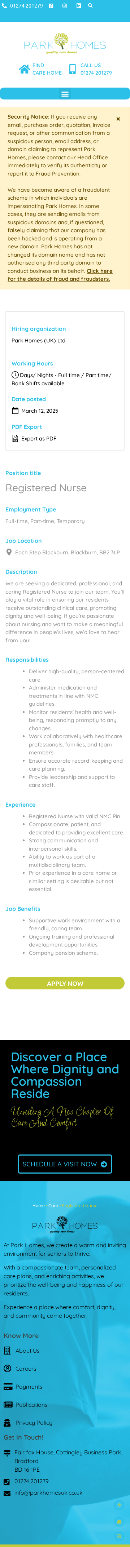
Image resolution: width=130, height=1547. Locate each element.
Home (38, 1205)
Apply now (65, 983)
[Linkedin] (85, 1513)
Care (53, 1205)
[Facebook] (44, 1513)
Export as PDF (38, 438)
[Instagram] (65, 1513)
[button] (90, 5)
